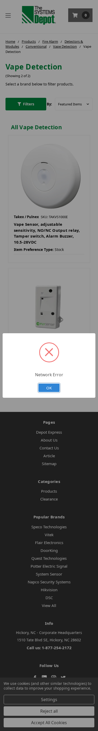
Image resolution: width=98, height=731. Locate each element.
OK (49, 387)
